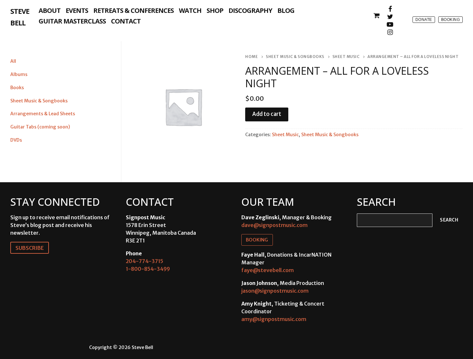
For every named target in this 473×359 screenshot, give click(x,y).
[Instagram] (390, 32)
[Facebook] (390, 9)
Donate (423, 19)
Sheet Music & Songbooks (295, 56)
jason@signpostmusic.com (275, 291)
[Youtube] (390, 24)
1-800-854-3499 (148, 269)
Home (251, 56)
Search (449, 220)
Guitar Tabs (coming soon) (40, 127)
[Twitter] (390, 17)
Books (17, 87)
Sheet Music (346, 56)
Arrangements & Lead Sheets (42, 114)
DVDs (16, 140)
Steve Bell (19, 16)
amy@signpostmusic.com (273, 319)
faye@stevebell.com (267, 270)
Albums (18, 74)
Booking (450, 19)
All (13, 61)
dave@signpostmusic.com (274, 225)
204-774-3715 (144, 261)
